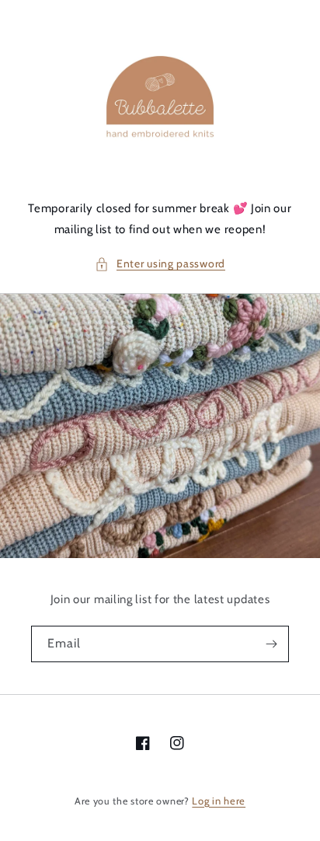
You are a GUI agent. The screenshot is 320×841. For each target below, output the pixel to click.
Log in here (218, 800)
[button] (160, 264)
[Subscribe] (271, 644)
